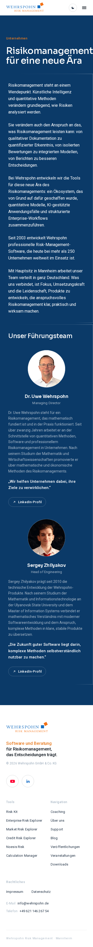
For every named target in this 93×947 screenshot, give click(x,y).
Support (57, 829)
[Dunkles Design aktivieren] (73, 8)
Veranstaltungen (63, 856)
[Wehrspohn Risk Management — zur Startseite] (25, 7)
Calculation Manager (21, 856)
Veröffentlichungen (65, 847)
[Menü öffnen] (84, 7)
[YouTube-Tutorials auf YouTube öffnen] (12, 781)
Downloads (59, 864)
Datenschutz (41, 892)
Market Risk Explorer (21, 829)
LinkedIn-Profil (30, 502)
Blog (54, 838)
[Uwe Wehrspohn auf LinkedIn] (28, 781)
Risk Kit (12, 812)
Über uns (57, 820)
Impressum (14, 892)
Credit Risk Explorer (21, 838)
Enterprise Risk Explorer (24, 820)
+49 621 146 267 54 (34, 911)
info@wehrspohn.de (33, 903)
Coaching (58, 812)
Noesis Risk (15, 847)
